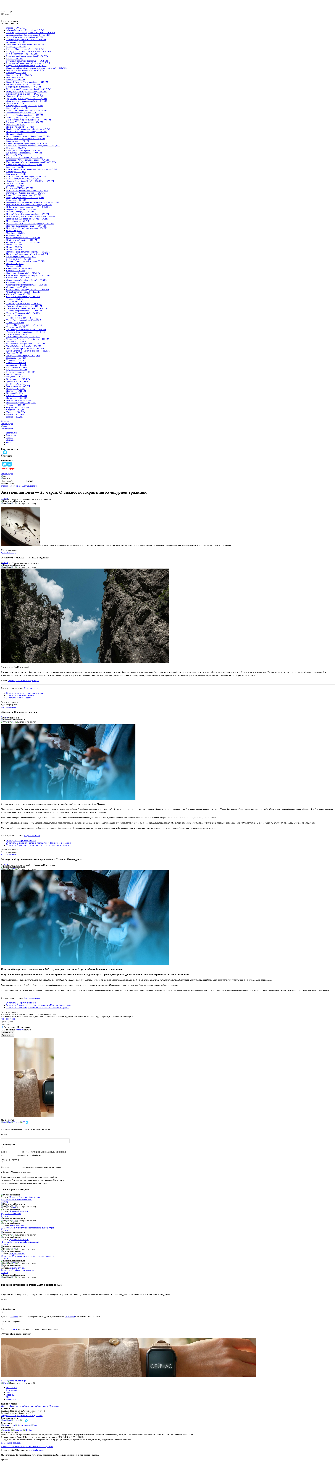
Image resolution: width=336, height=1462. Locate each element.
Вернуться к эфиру (9, 21)
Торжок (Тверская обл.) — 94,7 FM (22, 318)
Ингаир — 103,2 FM (15, 388)
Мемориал (11, 1399)
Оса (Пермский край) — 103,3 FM (21, 240)
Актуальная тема (29, 486)
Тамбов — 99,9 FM (14, 299)
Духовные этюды (8, 552)
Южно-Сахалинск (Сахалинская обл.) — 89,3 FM (28, 351)
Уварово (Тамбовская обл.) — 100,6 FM (24, 325)
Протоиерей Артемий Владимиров (23, 680)
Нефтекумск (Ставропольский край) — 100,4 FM (28, 207)
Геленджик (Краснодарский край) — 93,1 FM (26, 91)
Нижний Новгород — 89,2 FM (20, 212)
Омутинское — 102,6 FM (17, 407)
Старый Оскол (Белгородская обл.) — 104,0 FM (27, 289)
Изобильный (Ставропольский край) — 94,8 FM (28, 129)
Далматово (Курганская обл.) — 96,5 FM (24, 96)
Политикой (9, 1155)
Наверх (4, 1381)
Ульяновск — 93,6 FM (16, 327)
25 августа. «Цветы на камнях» (20, 695)
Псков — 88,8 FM (14, 249)
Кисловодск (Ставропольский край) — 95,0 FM (27, 160)
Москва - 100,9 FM (9, 23)
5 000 (12, 1019)
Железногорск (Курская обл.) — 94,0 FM (24, 113)
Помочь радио (7, 1032)
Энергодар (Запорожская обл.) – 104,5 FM (25, 348)
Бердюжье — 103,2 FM (16, 370)
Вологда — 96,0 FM (15, 77)
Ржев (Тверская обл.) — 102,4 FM (21, 256)
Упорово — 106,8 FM (15, 412)
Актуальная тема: (32, 836)
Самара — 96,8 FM (14, 266)
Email (4, 1134)
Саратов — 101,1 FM (15, 271)
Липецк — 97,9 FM (15, 183)
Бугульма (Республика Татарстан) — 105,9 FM (27, 61)
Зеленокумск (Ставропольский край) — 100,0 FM (28, 120)
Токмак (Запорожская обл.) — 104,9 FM (24, 311)
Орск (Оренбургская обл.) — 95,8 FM (23, 238)
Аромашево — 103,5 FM (17, 365)
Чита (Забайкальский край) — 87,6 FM (23, 346)
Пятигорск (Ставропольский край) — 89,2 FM (27, 254)
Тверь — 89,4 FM (14, 301)
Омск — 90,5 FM (14, 230)
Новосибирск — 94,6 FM (17, 221)
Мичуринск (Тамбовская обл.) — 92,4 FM (25, 197)
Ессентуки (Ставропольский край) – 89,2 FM (26, 110)
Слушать (5, 1197)
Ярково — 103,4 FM (15, 417)
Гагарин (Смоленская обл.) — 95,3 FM (23, 87)
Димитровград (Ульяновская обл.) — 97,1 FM (26, 101)
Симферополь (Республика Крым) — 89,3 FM (26, 280)
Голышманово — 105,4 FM (18, 379)
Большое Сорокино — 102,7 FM (20, 372)
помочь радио (7, 424)
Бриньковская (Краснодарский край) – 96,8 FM (27, 56)
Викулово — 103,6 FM (16, 377)
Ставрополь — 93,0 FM (16, 287)
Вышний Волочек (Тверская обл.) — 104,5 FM (27, 82)
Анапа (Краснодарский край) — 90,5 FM (24, 37)
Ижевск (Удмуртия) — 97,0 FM (20, 127)
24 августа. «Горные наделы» (19, 698)
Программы (11, 433)
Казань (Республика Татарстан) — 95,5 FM (25, 139)
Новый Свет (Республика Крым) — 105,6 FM (26, 228)
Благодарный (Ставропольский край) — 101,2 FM (28, 51)
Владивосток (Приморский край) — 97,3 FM (26, 65)
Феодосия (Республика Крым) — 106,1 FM (25, 332)
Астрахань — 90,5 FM (16, 42)
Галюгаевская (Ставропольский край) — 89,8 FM (28, 89)
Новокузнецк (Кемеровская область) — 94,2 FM (27, 219)
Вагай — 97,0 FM (14, 374)
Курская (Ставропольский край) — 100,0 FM (26, 176)
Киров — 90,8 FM (14, 155)
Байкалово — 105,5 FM (16, 367)
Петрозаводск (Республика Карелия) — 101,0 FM (28, 252)
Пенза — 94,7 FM (14, 245)
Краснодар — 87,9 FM (16, 172)
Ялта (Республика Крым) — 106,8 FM (23, 355)
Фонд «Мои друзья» (25, 1406)
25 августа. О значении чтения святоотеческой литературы (27, 1228)
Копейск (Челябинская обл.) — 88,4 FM (24, 164)
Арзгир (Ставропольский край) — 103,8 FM (26, 40)
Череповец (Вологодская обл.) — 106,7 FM (25, 344)
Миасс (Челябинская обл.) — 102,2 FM (23, 195)
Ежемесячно (9, 1027)
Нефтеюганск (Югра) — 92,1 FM (21, 209)
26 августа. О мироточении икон (21, 840)
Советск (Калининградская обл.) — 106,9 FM (26, 285)
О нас (8, 442)
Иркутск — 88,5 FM (15, 134)
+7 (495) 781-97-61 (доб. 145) (30, 1415)
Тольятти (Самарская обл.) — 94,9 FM (23, 313)
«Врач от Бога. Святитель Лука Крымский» (20, 1242)
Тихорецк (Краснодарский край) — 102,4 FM (26, 308)
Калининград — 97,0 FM (17, 141)
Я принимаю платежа (17, 1030)
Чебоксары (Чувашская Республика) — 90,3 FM (27, 339)
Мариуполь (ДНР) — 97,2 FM (19, 188)
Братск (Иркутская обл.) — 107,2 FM (22, 54)
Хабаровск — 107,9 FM (16, 334)
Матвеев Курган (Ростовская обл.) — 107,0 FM (27, 190)
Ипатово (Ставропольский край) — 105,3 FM (26, 131)
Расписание (11, 435)
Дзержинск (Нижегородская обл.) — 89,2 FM (26, 98)
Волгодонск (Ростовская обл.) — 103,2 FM (25, 70)
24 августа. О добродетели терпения (17, 1270)
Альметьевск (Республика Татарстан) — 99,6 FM (28, 35)
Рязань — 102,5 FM (14, 263)
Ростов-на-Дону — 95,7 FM (18, 259)
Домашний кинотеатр (19, 1211)
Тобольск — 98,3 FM (15, 405)
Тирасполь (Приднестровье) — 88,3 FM (24, 306)
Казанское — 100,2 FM (16, 395)
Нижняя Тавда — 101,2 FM (18, 400)
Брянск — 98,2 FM (14, 58)
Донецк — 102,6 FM (15, 103)
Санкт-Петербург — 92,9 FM (19, 268)
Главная (4, 486)
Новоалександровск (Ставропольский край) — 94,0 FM (31, 216)
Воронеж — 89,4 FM (15, 80)
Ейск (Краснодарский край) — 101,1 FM (24, 106)
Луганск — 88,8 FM (15, 186)
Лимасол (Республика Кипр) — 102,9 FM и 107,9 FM (30, 181)
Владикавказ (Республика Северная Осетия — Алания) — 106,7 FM (36, 68)
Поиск (29, 481)
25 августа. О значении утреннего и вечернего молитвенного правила (37, 845)
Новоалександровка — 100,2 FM (21, 403)
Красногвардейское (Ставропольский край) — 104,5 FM (31, 169)
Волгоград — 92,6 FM (16, 73)
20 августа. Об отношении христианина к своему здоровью (28, 1256)
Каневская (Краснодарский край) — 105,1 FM (27, 143)
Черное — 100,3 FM (15, 414)
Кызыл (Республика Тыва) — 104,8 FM (23, 179)
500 (2, 1019)
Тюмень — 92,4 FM (15, 322)
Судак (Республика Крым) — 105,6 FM (23, 292)
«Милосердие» (41, 1406)
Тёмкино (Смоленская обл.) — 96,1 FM (23, 304)
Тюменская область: (15, 360)
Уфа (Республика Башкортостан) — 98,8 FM (26, 329)
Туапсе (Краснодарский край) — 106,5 (23, 320)
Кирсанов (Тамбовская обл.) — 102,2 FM (24, 157)
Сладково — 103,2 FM (16, 410)
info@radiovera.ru (8, 1415)
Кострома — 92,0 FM (15, 167)
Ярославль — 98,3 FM (16, 358)
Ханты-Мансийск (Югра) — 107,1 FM (23, 337)
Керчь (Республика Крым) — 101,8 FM (23, 150)
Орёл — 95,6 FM (13, 235)
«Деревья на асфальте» (11, 1214)
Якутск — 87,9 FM (14, 353)
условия (19, 1030)
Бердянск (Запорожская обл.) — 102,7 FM (25, 49)
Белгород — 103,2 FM (16, 47)
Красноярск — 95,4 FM (16, 174)
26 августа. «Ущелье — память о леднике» (25, 693)
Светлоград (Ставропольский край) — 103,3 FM (28, 275)
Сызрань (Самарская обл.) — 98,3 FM (23, 296)
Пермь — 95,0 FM (14, 247)
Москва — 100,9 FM (15, 28)
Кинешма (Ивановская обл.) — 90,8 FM (24, 153)
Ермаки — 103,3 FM (15, 384)
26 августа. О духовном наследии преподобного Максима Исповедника (38, 843)
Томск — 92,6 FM (14, 315)
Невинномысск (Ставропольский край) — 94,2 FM (29, 205)
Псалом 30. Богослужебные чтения (16, 1199)
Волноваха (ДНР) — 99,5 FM (19, 75)
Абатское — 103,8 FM (16, 362)
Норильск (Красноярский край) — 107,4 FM (26, 226)
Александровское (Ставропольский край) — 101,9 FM (30, 32)
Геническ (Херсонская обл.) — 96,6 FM (23, 94)
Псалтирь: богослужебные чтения (24, 1197)
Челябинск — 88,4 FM (16, 341)
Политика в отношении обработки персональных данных (27, 1446)
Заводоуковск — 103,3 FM (18, 386)
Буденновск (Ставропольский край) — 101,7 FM (28, 63)
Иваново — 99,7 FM (15, 124)
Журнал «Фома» (8, 1406)
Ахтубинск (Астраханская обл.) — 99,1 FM (25, 44)
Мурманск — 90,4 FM (16, 200)
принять (4, 1460)
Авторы (9, 437)
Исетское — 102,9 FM (16, 391)
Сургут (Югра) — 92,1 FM (18, 294)
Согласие (15, 1152)
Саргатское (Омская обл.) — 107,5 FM (23, 273)
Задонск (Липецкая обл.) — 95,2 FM (22, 117)
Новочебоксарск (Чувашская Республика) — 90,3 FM (30, 223)
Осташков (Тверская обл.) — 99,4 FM (23, 242)
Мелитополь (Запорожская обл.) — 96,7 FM (25, 193)
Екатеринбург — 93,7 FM (17, 108)
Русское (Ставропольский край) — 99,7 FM (25, 261)
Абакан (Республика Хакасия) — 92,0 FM (25, 30)
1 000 (7, 1019)
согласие (15, 1167)
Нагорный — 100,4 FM (16, 398)
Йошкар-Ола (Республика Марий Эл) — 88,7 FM (28, 136)
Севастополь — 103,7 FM (17, 278)
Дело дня (5, 421)
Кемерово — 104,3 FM (16, 148)
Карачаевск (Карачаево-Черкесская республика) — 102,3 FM (33, 146)
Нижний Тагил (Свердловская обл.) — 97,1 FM (27, 214)
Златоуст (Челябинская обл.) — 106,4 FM (24, 122)
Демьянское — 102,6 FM (17, 381)
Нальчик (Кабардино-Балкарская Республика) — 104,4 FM (32, 202)
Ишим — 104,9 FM (14, 393)
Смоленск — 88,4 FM (16, 282)
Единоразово (24, 1027)
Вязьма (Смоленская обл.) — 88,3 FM (23, 84)
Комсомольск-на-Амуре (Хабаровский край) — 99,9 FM (31, 162)
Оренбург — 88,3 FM (15, 233)
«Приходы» (53, 1406)
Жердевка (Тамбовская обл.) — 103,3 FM (24, 115)
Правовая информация (11, 1443)
